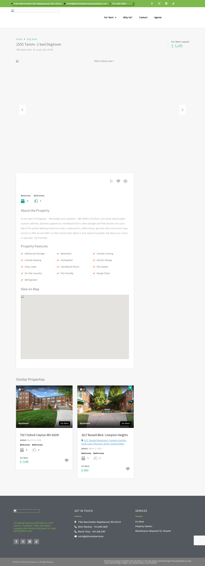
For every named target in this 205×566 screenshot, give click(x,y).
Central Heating (33, 260)
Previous (22, 110)
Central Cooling (105, 253)
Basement (66, 253)
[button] (110, 17)
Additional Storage (35, 253)
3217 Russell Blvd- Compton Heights (104, 435)
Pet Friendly (67, 273)
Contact (143, 17)
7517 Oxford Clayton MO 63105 (39, 435)
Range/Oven (103, 273)
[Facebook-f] (152, 3)
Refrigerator (31, 279)
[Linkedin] (166, 3)
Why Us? (127, 17)
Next (182, 110)
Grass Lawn (31, 266)
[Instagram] (159, 3)
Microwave (102, 266)
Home (19, 39)
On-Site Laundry (33, 273)
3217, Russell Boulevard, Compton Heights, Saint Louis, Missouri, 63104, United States (104, 442)
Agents (158, 17)
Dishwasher (67, 260)
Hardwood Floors (70, 266)
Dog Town (32, 39)
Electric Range (104, 260)
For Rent (108, 17)
